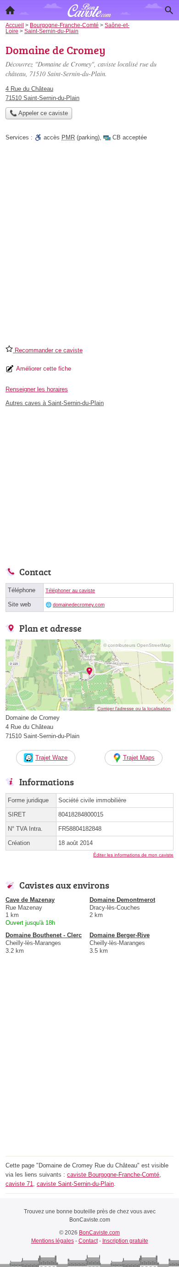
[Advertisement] (89, 246)
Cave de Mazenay (30, 899)
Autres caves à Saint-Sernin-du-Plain (55, 403)
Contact (88, 1241)
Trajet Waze (51, 757)
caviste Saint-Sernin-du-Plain (75, 1183)
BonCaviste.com (99, 1232)
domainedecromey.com (79, 604)
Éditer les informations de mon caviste (133, 854)
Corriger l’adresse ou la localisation (134, 708)
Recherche (169, 10)
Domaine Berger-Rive (120, 935)
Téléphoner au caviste (70, 590)
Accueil (10, 10)
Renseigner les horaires (37, 389)
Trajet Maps (139, 757)
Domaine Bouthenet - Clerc (44, 935)
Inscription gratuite (125, 1241)
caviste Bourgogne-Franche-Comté (113, 1174)
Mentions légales (52, 1241)
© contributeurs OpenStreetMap (137, 645)
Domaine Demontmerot (122, 899)
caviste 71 (19, 1183)
